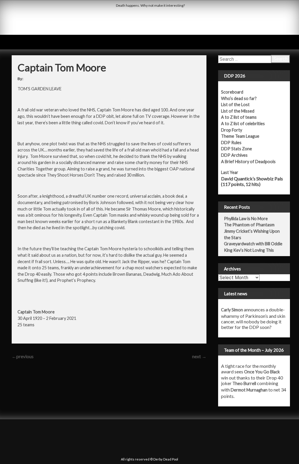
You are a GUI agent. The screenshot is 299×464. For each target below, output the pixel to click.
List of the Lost (235, 104)
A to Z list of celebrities (243, 123)
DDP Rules (231, 142)
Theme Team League (240, 136)
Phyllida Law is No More (246, 218)
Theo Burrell (244, 383)
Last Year (229, 172)
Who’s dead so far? (239, 98)
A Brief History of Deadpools (248, 161)
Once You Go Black (262, 371)
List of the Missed (237, 110)
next (199, 356)
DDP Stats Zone (236, 148)
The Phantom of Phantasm (249, 224)
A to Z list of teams (239, 117)
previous (23, 356)
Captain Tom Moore (36, 311)
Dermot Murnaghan (249, 389)
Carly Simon (232, 309)
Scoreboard (232, 91)
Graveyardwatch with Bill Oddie (253, 243)
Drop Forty (231, 129)
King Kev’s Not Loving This (249, 250)
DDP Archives (234, 155)
